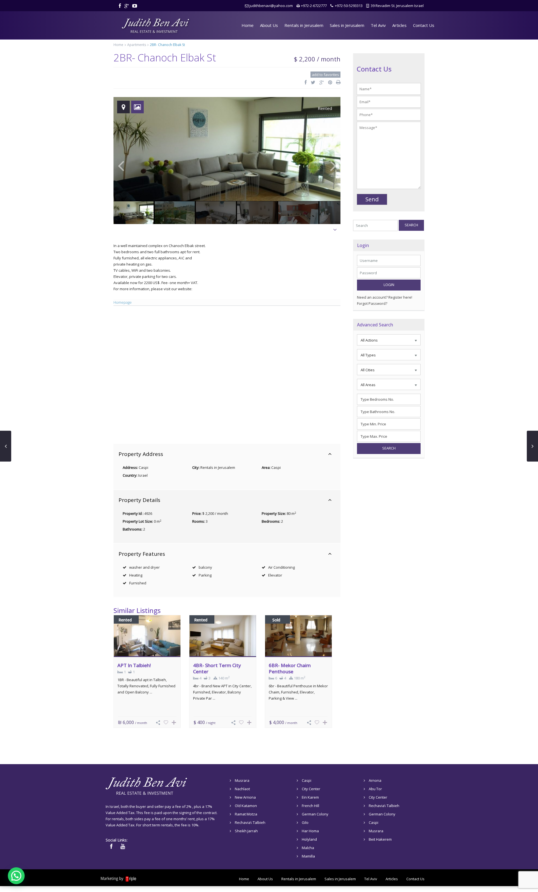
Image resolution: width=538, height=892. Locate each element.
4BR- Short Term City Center (217, 668)
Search (411, 224)
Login (389, 284)
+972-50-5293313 (349, 5)
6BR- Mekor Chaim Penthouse (290, 668)
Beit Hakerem (380, 839)
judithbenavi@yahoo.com (271, 5)
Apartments (136, 44)
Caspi (276, 467)
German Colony (315, 814)
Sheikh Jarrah (246, 830)
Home (248, 25)
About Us (269, 25)
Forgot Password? (372, 303)
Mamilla (308, 856)
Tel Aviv (378, 25)
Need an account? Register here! (384, 297)
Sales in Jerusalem (347, 25)
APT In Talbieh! (134, 665)
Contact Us (423, 25)
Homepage (122, 302)
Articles (399, 25)
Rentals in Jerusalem (303, 25)
